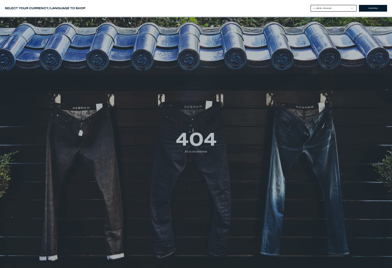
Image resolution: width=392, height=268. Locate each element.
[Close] (196, 134)
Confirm (373, 8)
